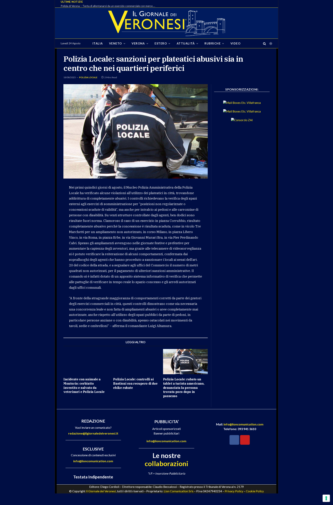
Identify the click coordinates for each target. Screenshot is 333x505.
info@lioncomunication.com (93, 461)
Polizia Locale (88, 77)
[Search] (264, 43)
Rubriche (212, 43)
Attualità (186, 43)
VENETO (115, 43)
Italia (97, 43)
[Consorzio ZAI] (242, 120)
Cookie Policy (255, 491)
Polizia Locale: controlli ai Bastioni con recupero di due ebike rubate (135, 383)
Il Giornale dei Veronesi (101, 491)
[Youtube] (245, 440)
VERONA (138, 43)
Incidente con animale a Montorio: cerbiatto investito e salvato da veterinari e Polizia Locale (83, 385)
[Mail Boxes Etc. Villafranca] (242, 102)
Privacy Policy (234, 491)
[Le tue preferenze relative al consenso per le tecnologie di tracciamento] (326, 498)
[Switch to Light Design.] (270, 43)
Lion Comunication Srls (178, 491)
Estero (161, 43)
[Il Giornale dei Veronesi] (166, 23)
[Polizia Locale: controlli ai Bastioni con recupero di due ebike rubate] (135, 361)
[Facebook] (234, 440)
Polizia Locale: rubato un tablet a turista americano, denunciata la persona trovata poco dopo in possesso (183, 387)
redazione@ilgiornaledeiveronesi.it (93, 433)
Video (235, 43)
